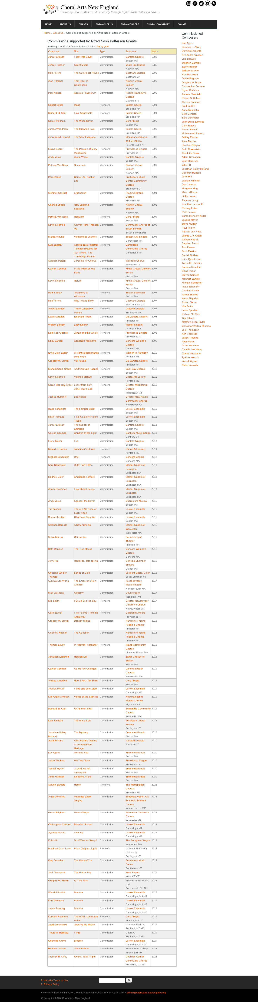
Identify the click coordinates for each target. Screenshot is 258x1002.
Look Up (78, 832)
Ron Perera (54, 72)
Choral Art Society (135, 376)
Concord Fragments (85, 340)
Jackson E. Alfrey (57, 956)
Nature (78, 280)
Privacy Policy (51, 984)
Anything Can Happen (86, 368)
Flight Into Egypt (83, 56)
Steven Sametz (56, 784)
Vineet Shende (56, 308)
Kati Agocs (54, 752)
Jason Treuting (56, 908)
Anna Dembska (56, 796)
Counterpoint (133, 592)
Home (48, 24)
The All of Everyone (85, 137)
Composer (54, 51)
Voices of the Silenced (86, 696)
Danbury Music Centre (138, 432)
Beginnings (80, 396)
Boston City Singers (136, 236)
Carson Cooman (57, 268)
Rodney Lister (56, 476)
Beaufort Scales (83, 824)
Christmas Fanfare (84, 476)
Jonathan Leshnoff (58, 656)
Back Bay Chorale (135, 368)
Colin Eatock (55, 612)
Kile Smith (53, 600)
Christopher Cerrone (59, 824)
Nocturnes (79, 165)
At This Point (81, 880)
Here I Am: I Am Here (86, 680)
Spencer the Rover (84, 500)
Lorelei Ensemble (135, 408)
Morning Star (81, 752)
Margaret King (56, 236)
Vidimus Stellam (83, 376)
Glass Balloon (81, 948)
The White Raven (83, 120)
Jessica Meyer (56, 688)
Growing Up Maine (84, 924)
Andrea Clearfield (58, 680)
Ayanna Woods (56, 832)
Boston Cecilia (133, 104)
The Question (81, 632)
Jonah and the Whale (86, 332)
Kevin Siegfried (56, 224)
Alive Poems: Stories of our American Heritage (85, 744)
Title (76, 51)
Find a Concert (130, 24)
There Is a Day (82, 720)
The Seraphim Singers (138, 840)
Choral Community (158, 24)
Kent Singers (133, 872)
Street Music (81, 64)
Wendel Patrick (56, 892)
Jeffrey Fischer (56, 64)
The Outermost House (86, 72)
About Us (65, 24)
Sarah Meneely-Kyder (60, 384)
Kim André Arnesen (59, 696)
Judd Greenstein (57, 924)
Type (102, 51)
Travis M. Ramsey (58, 932)
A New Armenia (82, 524)
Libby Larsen (55, 340)
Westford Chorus (135, 260)
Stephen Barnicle (57, 524)
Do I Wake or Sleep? (85, 840)
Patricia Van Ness (58, 165)
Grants (83, 24)
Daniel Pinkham (57, 120)
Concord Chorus (135, 456)
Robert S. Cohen (57, 449)
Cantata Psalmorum (85, 92)
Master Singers (134, 324)
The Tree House (83, 548)
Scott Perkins (55, 740)
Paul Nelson (55, 92)
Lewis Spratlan (56, 316)
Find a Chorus (104, 24)
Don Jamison (55, 720)
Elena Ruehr (55, 440)
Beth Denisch (55, 548)
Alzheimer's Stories (84, 449)
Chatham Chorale (135, 72)
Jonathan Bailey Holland (195, 168)
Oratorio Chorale (135, 308)
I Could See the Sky (85, 600)
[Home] (50, 13)
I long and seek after (85, 688)
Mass (77, 104)
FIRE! (77, 932)
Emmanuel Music (135, 732)
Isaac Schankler (57, 408)
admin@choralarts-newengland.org (146, 992)
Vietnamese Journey (85, 236)
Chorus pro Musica (136, 500)
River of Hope (81, 812)
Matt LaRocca (56, 592)
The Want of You (83, 860)
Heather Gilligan (57, 948)
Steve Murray (55, 537)
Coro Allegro (132, 120)
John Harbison (56, 56)
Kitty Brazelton (56, 860)
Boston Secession (135, 292)
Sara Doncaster (57, 464)
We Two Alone (82, 760)
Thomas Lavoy (56, 644)
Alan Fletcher (55, 80)
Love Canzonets (83, 112)
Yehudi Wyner (56, 768)
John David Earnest (59, 137)
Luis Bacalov (55, 244)
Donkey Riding (82, 620)
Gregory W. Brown (58, 360)
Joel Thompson (56, 872)
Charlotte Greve (57, 940)
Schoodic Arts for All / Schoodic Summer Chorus (137, 800)
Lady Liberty (81, 324)
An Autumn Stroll (83, 708)
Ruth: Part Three (83, 464)
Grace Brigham (56, 812)
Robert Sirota (55, 104)
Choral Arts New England (90, 7)
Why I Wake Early (84, 300)
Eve (76, 440)
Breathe (78, 892)
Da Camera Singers (137, 316)
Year (154, 51)
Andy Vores (54, 156)
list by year (103, 46)
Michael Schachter (58, 456)
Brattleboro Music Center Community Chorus (136, 180)
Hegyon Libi (80, 656)
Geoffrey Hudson (57, 632)
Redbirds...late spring (86, 560)
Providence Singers (136, 148)
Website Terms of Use (56, 980)
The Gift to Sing (82, 872)
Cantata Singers (135, 56)
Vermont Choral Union (138, 572)
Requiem (79, 216)
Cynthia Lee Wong (58, 580)
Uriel (76, 456)
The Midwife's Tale (84, 128)
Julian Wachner (56, 760)
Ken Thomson (56, 900)
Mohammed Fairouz (59, 368)
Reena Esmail (189, 129)
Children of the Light (85, 432)
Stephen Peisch (57, 260)
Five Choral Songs (84, 489)
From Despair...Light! (85, 848)
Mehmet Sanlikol (57, 192)
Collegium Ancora (135, 612)
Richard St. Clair (57, 112)
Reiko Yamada (56, 416)
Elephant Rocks (82, 316)
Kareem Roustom (58, 916)
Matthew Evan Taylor (59, 848)
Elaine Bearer (55, 148)
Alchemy (79, 592)
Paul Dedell (54, 176)
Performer (131, 51)
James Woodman (58, 128)
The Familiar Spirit (84, 408)
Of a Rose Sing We (84, 517)
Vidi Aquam (80, 360)
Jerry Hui (53, 560)
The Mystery (81, 732)
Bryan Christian (56, 517)
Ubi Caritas (80, 537)
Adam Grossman (57, 489)
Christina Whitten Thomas (196, 325)
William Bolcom (56, 324)
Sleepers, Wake (82, 776)
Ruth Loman (55, 292)
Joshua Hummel (57, 396)
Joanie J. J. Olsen (192, 235)
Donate (182, 24)
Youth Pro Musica (135, 64)
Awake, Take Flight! (85, 956)
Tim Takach (54, 508)
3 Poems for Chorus (85, 260)
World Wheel (81, 156)
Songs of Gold (82, 572)
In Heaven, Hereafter (85, 644)
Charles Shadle (56, 204)
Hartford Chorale (135, 740)
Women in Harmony (137, 352)
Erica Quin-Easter (58, 352)
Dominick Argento (58, 332)
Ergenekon (80, 192)
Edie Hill (52, 840)
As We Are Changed (85, 668)
